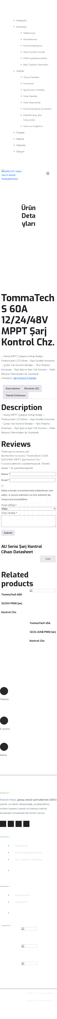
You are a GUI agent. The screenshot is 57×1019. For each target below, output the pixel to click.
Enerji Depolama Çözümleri (37, 109)
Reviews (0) (31, 388)
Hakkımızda (29, 33)
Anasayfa (21, 20)
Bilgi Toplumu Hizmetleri (35, 64)
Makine (20, 139)
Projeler (20, 132)
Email (5, 480)
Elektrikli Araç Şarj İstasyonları (32, 117)
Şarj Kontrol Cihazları (34, 90)
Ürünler (20, 71)
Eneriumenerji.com (15, 993)
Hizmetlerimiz (30, 39)
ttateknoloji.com (15, 1000)
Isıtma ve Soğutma (33, 126)
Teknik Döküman (16, 395)
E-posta (5, 728)
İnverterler (28, 83)
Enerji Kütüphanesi (32, 45)
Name (5, 474)
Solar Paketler (30, 96)
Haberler (21, 145)
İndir (48, 558)
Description (13, 388)
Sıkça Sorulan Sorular (34, 52)
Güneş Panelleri (31, 77)
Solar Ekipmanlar (32, 102)
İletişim (20, 151)
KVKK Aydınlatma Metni (35, 58)
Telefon (4, 699)
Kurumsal (21, 26)
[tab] (13, 388)
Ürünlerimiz (21, 902)
